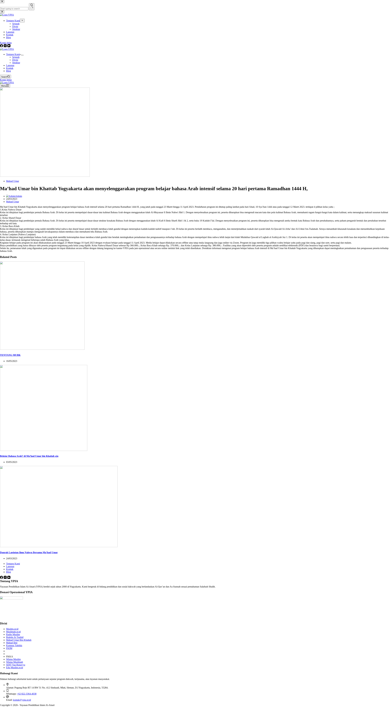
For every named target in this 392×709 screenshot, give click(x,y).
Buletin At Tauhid (14, 637)
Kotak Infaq (6, 79)
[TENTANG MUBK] (42, 349)
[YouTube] (8, 578)
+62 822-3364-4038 (26, 693)
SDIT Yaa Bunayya (15, 664)
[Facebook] (2, 578)
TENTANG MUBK (10, 355)
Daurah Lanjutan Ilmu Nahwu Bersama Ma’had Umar (29, 552)
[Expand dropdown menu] (22, 55)
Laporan (10, 65)
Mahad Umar (12, 181)
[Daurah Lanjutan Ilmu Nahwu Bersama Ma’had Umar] (59, 546)
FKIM (9, 648)
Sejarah (15, 57)
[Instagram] (5, 578)
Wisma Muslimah (14, 662)
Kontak (9, 68)
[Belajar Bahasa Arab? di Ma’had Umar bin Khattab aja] (43, 450)
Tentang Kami (13, 54)
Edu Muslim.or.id (14, 667)
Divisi (15, 60)
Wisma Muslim (13, 659)
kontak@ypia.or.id (22, 700)
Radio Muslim (13, 634)
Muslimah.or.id (13, 631)
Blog (8, 71)
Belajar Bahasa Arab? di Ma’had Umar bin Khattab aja (29, 456)
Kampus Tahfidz (14, 645)
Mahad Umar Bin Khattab (18, 640)
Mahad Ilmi (11, 642)
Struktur (16, 62)
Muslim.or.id (12, 629)
